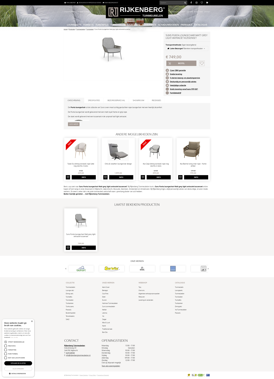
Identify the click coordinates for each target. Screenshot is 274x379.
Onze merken (137, 261)
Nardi (104, 326)
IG (196, 2)
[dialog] (18, 348)
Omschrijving (74, 100)
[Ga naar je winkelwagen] (207, 2)
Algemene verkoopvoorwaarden (149, 293)
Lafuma (104, 313)
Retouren (142, 297)
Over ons (141, 290)
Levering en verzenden (146, 300)
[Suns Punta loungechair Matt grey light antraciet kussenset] (112, 56)
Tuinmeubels (179, 287)
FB (191, 2)
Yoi (103, 316)
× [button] (32, 321)
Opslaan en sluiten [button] (18, 363)
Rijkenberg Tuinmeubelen (74, 345)
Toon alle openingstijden (111, 366)
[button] (18, 373)
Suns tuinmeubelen (108, 306)
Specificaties (94, 100)
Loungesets (178, 290)
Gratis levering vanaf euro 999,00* (184, 89)
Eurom (104, 300)
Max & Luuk (106, 322)
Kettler (104, 310)
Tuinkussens (70, 306)
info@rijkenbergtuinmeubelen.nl (78, 355)
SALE (67, 319)
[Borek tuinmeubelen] (142, 268)
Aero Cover (105, 287)
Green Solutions (84, 375)
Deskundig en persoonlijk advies (183, 82)
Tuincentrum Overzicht (103, 375)
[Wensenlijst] (201, 2)
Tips (140, 287)
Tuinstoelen (69, 300)
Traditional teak (107, 329)
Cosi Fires (105, 293)
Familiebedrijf (175, 93)
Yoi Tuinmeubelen (181, 310)
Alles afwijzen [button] (18, 369)
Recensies (156, 100)
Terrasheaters (70, 316)
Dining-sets (69, 293)
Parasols (68, 310)
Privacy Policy (92, 375)
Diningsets (178, 306)
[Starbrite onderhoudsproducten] (111, 268)
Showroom (138, 100)
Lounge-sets (70, 290)
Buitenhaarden (70, 313)
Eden (104, 297)
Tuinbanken (69, 303)
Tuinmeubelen (70, 287)
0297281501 (70, 353)
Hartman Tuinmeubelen (110, 303)
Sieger (104, 319)
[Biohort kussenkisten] (81, 268)
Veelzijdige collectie (178, 85)
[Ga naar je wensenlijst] (201, 2)
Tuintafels (69, 297)
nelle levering (176, 74)
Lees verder (14, 337)
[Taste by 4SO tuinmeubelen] (203, 268)
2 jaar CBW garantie (178, 70)
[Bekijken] (207, 2)
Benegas (105, 290)
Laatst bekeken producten (137, 204)
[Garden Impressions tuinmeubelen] (173, 268)
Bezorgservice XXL (116, 100)
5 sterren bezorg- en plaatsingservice (185, 78)
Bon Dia (104, 332)
